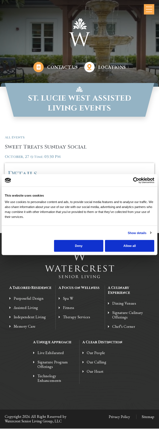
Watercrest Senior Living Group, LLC (33, 421)
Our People (96, 353)
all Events (15, 137)
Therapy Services (76, 317)
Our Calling (96, 362)
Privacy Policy (119, 417)
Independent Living (30, 317)
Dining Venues (124, 303)
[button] (149, 9)
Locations (112, 67)
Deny (78, 246)
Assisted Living (26, 307)
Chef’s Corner (123, 326)
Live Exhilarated (50, 353)
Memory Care (25, 326)
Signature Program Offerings (52, 364)
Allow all (129, 246)
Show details (137, 232)
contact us (62, 67)
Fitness (68, 307)
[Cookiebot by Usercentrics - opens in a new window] (136, 180)
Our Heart (95, 371)
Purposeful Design (29, 298)
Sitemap (148, 417)
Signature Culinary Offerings (127, 315)
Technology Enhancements (49, 378)
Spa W (68, 298)
